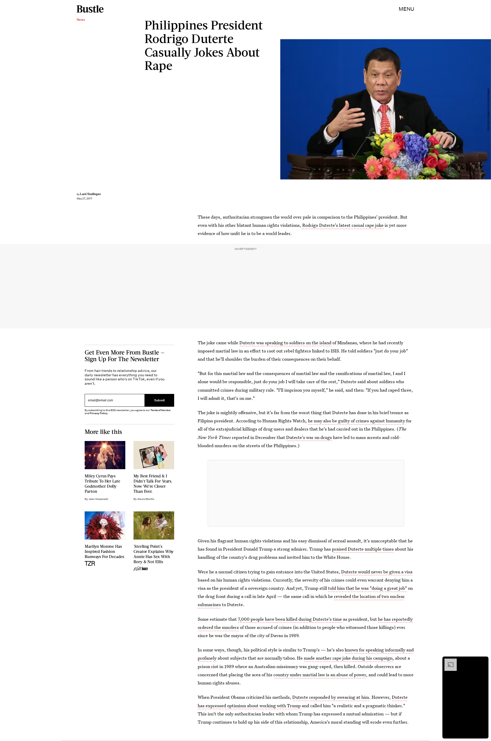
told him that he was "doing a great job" (367, 588)
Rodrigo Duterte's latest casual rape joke (342, 225)
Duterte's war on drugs (309, 437)
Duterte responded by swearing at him (330, 697)
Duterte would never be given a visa (376, 572)
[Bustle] (90, 9)
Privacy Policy (99, 413)
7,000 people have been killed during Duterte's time (290, 619)
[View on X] (306, 493)
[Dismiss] (483, 661)
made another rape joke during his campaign (348, 658)
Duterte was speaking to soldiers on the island (285, 343)
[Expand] (448, 661)
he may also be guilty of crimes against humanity (356, 421)
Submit (159, 400)
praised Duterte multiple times (363, 549)
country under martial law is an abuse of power (319, 675)
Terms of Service (160, 410)
